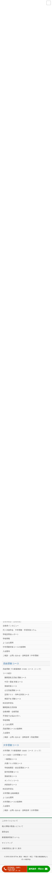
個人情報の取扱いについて (12, 826)
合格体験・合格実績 (11, 712)
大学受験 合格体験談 (11, 793)
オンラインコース (12, 780)
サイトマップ (7, 843)
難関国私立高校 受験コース (15, 677)
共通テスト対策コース (13, 763)
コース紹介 (7, 673)
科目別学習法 (8, 703)
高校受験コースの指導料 (12, 729)
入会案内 (6, 651)
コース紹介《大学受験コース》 (15, 755)
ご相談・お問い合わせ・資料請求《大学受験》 (21, 810)
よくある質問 (8, 643)
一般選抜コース (11, 759)
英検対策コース (11, 686)
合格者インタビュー (11, 626)
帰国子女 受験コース (13, 699)
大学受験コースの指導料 (12, 802)
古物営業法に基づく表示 (11, 848)
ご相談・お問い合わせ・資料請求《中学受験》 (21, 655)
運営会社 (5, 832)
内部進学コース (11, 785)
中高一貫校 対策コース (14, 682)
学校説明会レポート (11, 634)
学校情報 (6, 639)
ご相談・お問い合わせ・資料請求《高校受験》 (21, 737)
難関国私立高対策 (10, 707)
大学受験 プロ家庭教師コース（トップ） (22, 751)
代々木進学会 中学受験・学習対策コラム (19, 630)
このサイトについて (10, 821)
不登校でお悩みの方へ (11, 716)
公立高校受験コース (12, 690)
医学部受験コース (12, 772)
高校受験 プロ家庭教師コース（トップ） (22, 669)
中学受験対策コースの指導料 (14, 647)
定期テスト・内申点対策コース (17, 694)
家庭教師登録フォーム (11, 837)
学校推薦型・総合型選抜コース (17, 768)
